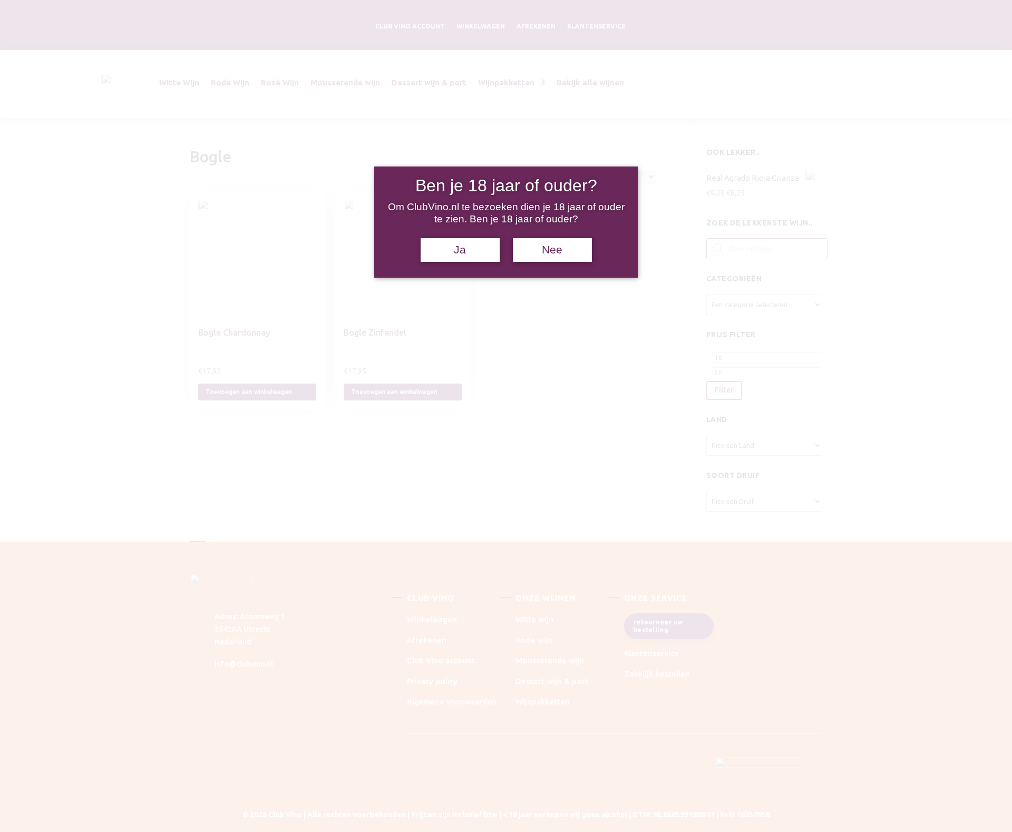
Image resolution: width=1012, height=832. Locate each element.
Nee (552, 249)
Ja (460, 249)
